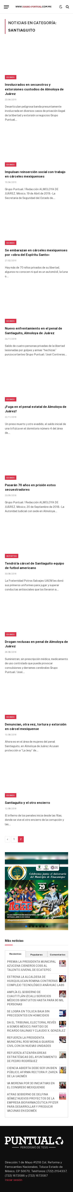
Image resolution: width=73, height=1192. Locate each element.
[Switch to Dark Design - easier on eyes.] (60, 7)
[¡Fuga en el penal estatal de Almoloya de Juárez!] (36, 382)
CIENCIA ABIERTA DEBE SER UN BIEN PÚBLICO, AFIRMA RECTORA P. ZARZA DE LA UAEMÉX (32, 1072)
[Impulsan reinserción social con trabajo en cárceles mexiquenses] (36, 147)
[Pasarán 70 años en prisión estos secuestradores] (36, 461)
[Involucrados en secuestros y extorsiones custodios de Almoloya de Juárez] (36, 60)
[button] (36, 891)
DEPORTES (11, 556)
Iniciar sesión (13, 1179)
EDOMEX (10, 77)
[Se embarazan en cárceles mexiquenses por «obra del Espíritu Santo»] (36, 226)
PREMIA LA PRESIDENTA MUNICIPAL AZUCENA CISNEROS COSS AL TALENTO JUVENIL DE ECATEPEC (31, 965)
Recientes (15, 954)
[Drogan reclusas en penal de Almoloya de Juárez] (36, 617)
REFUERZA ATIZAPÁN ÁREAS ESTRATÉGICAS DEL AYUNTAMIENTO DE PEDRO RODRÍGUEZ (32, 1057)
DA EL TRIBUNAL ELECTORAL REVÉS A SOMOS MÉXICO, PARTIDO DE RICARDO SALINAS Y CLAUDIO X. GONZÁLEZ (36, 1026)
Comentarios (57, 954)
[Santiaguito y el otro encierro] (36, 778)
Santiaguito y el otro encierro (27, 803)
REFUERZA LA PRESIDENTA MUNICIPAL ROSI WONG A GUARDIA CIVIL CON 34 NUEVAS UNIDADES (30, 1041)
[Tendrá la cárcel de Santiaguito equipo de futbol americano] (36, 539)
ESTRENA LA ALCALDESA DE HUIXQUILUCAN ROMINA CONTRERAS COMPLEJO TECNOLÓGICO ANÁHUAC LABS (35, 981)
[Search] (67, 7)
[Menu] (6, 7)
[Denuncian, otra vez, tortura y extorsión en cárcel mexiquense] (36, 700)
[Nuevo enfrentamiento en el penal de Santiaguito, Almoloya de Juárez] (36, 304)
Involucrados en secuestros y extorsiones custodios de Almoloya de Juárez (34, 89)
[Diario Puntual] (35, 7)
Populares (36, 954)
